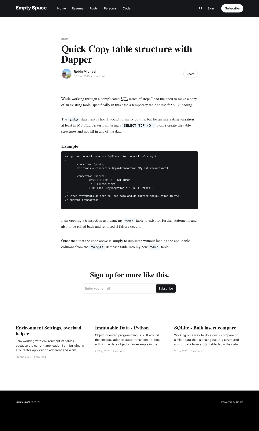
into (74, 119)
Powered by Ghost (232, 401)
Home (61, 8)
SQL (124, 98)
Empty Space (31, 8)
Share (190, 73)
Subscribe (232, 8)
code (64, 39)
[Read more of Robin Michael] (66, 73)
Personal (110, 8)
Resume (77, 8)
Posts (93, 8)
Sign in (212, 8)
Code (126, 8)
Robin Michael (85, 71)
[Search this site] (201, 8)
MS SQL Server (89, 125)
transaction (93, 220)
